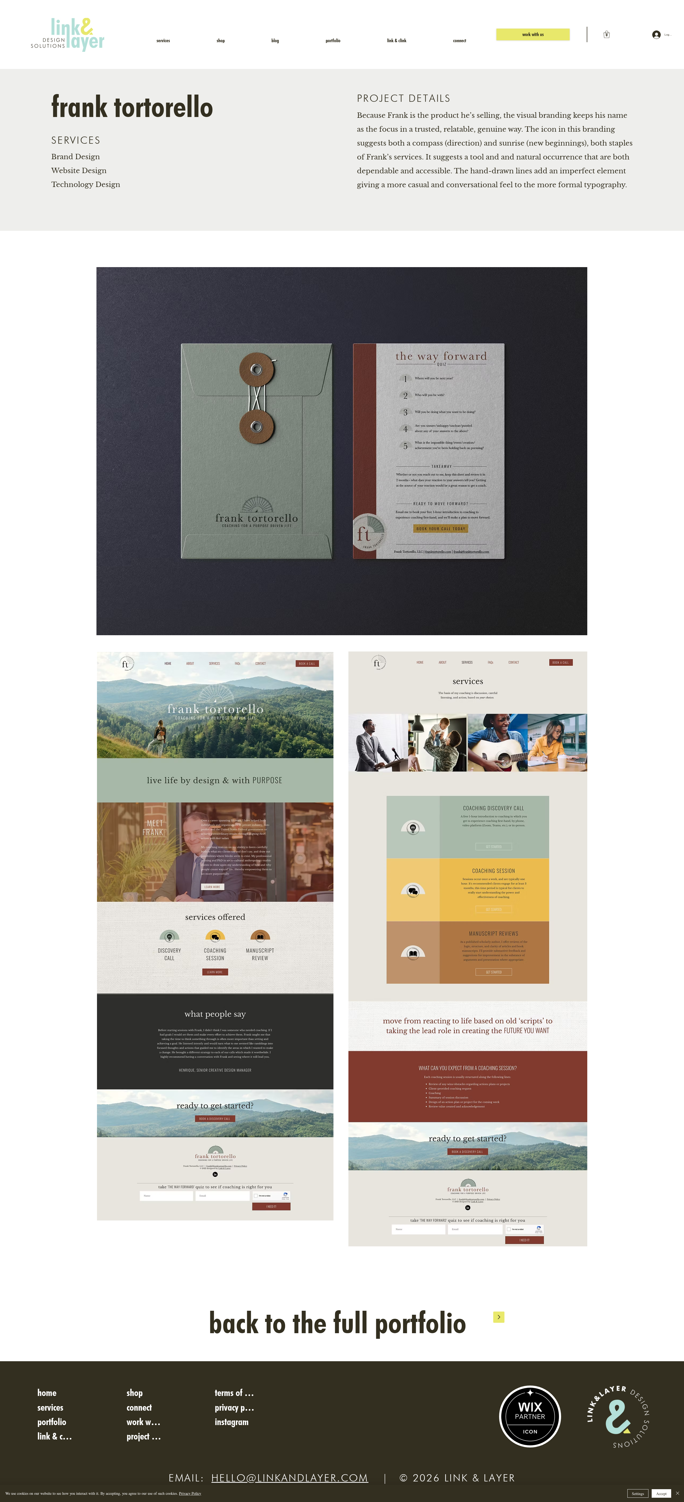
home (46, 1392)
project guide (144, 1436)
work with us (144, 1421)
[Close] (677, 1493)
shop (135, 1392)
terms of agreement (235, 1392)
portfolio (51, 1421)
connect (139, 1407)
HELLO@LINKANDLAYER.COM (289, 1478)
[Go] (498, 1317)
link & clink (55, 1436)
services (50, 1407)
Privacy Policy (190, 1493)
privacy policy (235, 1407)
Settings (638, 1493)
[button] (607, 34)
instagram (232, 1421)
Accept (661, 1493)
